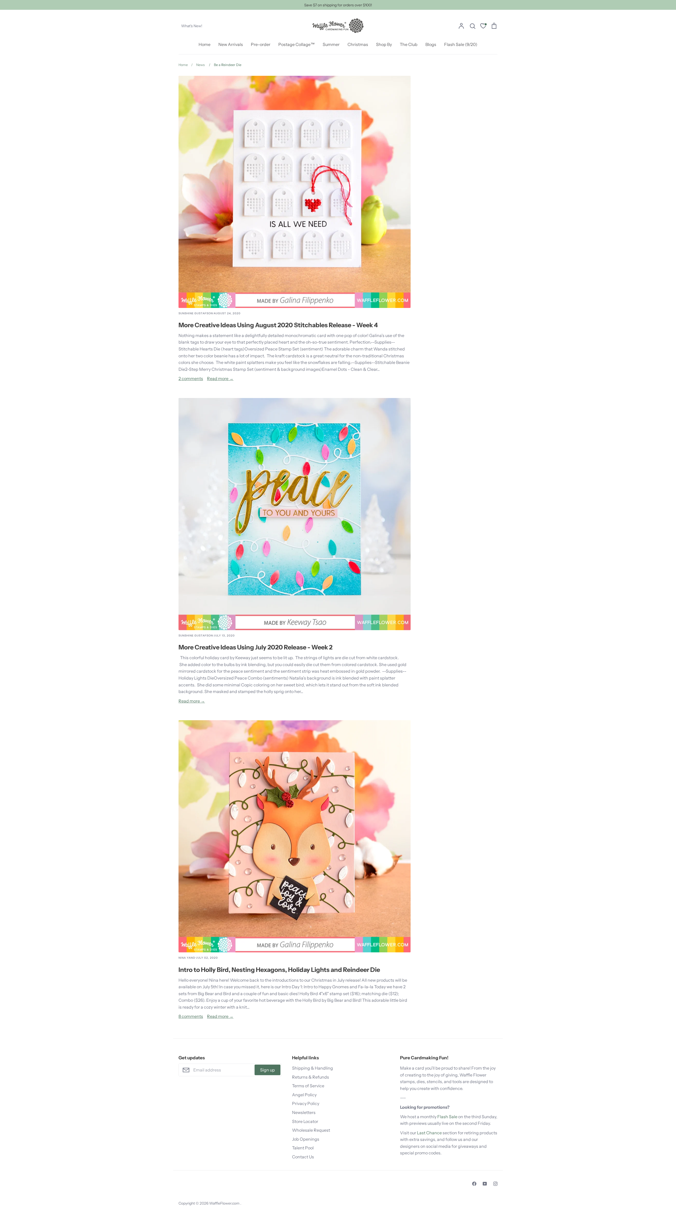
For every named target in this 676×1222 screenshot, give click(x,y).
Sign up (267, 1070)
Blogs (430, 44)
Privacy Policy (305, 1103)
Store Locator (305, 1121)
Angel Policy (304, 1094)
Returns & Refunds (310, 1077)
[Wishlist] (483, 26)
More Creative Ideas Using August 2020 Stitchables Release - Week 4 (278, 325)
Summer (331, 44)
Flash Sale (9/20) (460, 44)
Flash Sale (447, 1116)
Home (204, 44)
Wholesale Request (311, 1130)
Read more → (220, 378)
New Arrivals (230, 44)
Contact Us (303, 1156)
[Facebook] (474, 1183)
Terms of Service (308, 1085)
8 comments (191, 1016)
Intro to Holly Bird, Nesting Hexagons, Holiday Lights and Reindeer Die (279, 969)
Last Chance (429, 1132)
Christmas (358, 44)
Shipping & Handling (312, 1068)
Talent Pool (303, 1147)
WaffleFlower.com (224, 1203)
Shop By (384, 44)
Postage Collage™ (296, 44)
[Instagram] (495, 1183)
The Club (408, 44)
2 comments (191, 378)
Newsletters (304, 1112)
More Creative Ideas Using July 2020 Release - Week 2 (255, 647)
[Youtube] (485, 1183)
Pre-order (260, 44)
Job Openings (305, 1139)
